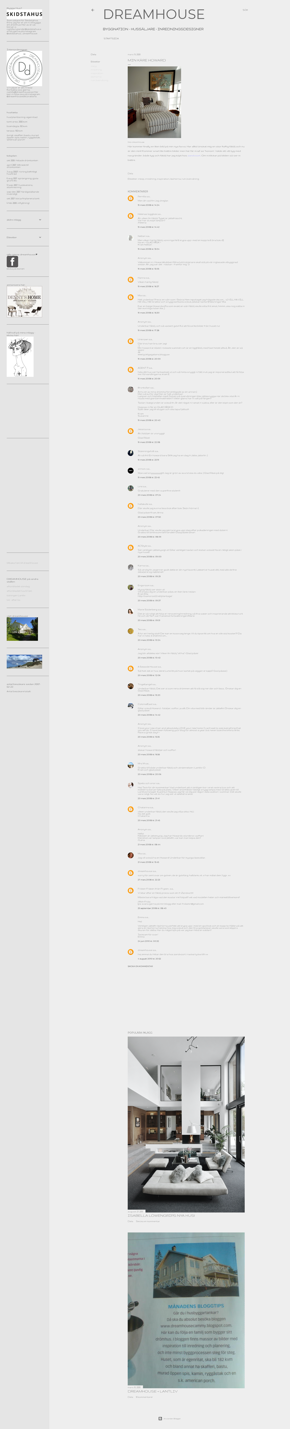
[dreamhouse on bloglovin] (20, 376)
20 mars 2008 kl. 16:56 (149, 754)
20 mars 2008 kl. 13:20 (149, 695)
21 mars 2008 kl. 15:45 (148, 862)
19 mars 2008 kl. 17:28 (148, 330)
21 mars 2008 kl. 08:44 (149, 844)
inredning (96, 70)
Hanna (142, 278)
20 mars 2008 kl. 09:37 (149, 600)
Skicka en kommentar (140, 966)
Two (140, 629)
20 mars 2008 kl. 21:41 (149, 798)
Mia (140, 295)
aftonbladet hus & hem (19, 591)
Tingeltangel (145, 684)
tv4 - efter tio (13, 600)
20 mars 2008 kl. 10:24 (149, 640)
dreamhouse (145, 871)
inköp (94, 66)
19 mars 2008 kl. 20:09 (149, 378)
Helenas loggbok (147, 214)
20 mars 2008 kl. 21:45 (149, 820)
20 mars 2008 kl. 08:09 (149, 536)
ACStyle (142, 546)
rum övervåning (99, 80)
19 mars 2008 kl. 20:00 (149, 359)
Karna (141, 565)
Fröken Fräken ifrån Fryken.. (153, 889)
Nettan (142, 236)
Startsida (111, 38)
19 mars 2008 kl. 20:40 (149, 420)
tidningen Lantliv (16, 595)
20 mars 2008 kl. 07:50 (149, 517)
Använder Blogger (172, 1419)
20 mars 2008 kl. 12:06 (149, 675)
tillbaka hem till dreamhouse (22, 563)
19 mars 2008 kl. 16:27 (148, 286)
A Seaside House (147, 667)
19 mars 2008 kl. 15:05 (148, 268)
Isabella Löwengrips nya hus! (161, 1215)
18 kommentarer (144, 1397)
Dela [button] (93, 54)
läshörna (96, 77)
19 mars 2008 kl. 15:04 (148, 249)
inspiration (97, 73)
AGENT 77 (143, 368)
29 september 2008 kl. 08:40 (152, 908)
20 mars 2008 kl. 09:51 (149, 620)
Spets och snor (147, 783)
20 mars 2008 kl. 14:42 (149, 715)
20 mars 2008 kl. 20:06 (149, 774)
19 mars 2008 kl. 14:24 (148, 205)
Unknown (143, 339)
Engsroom (144, 585)
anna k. (142, 469)
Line (140, 486)
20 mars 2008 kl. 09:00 (149, 556)
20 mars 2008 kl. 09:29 (149, 576)
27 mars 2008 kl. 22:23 (149, 879)
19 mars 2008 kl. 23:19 (148, 460)
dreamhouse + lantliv (153, 1391)
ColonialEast (145, 704)
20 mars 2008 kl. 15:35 (149, 737)
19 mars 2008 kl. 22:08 (149, 442)
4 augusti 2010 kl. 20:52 (149, 958)
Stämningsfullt (146, 451)
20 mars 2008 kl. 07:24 (149, 495)
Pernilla (142, 196)
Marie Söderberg (147, 609)
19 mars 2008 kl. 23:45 (149, 477)
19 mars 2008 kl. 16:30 (148, 312)
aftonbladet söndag (18, 586)
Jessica (142, 429)
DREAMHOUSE (154, 14)
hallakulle (143, 504)
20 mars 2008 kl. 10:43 (149, 657)
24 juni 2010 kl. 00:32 (148, 941)
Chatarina (144, 807)
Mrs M (141, 763)
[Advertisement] (186, 999)
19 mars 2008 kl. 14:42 (148, 227)
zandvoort (194, 155)
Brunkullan (144, 388)
